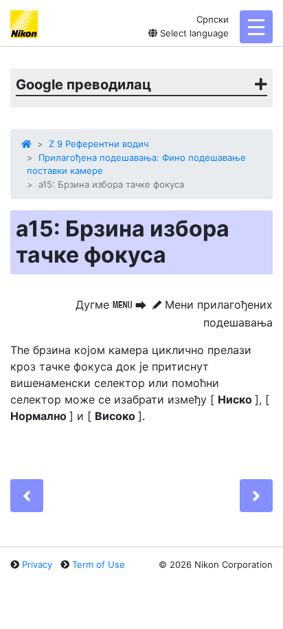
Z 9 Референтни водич (98, 143)
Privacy (37, 564)
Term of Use (98, 564)
